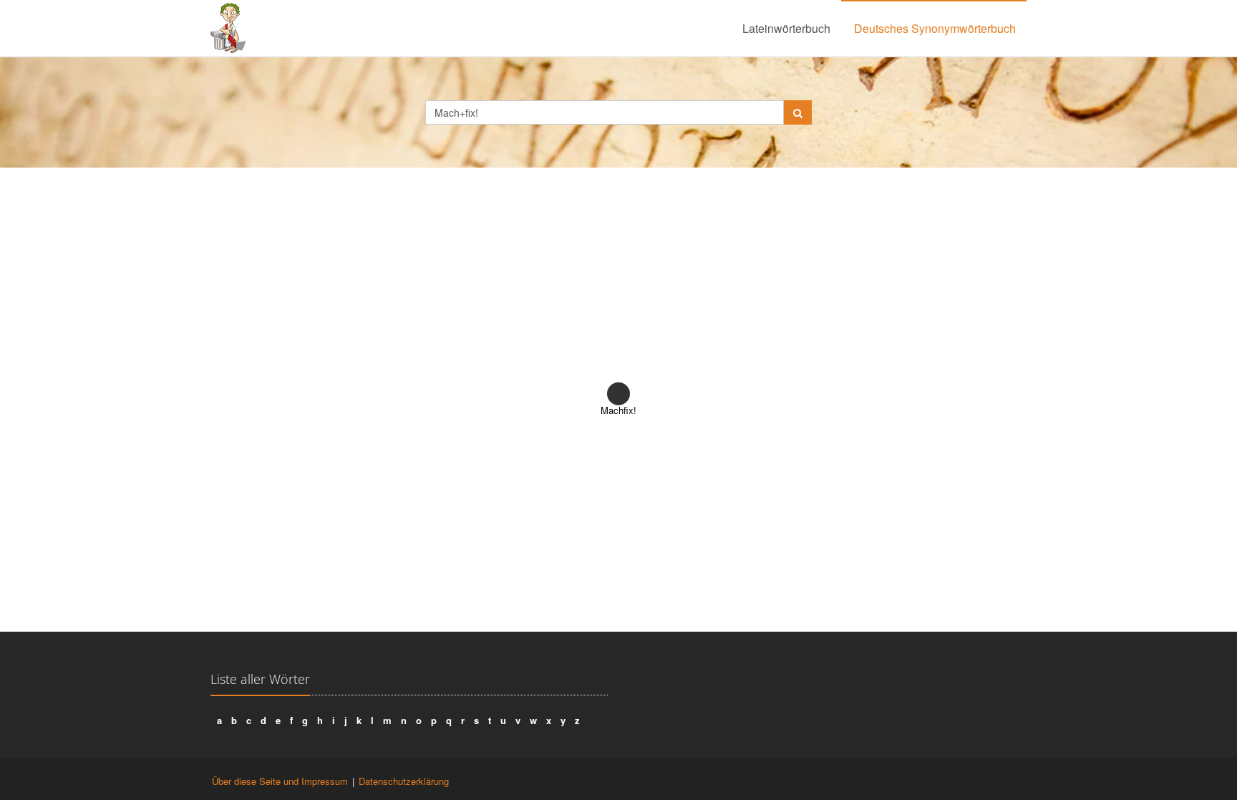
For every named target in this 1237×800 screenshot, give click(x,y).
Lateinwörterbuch (786, 28)
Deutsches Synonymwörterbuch (935, 28)
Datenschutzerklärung (404, 781)
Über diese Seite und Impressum (280, 781)
